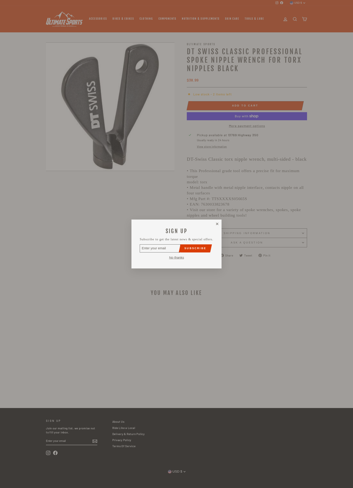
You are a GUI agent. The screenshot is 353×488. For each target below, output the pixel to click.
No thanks (176, 257)
